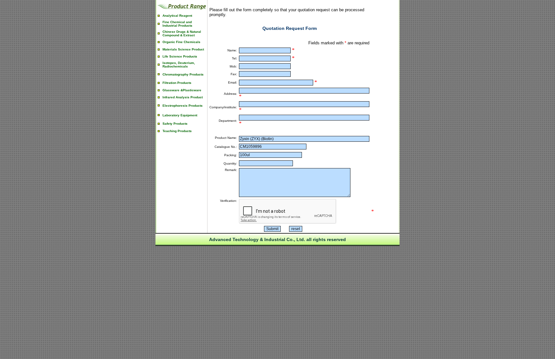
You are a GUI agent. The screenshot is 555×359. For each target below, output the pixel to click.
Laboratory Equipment (180, 115)
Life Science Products (180, 56)
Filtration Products (177, 83)
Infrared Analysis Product (183, 97)
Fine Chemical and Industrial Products (177, 23)
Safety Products (175, 123)
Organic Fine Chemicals (181, 42)
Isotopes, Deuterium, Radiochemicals (179, 64)
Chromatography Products (183, 74)
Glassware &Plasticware (182, 90)
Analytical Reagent (177, 15)
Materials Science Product (183, 49)
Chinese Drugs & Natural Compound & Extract (182, 33)
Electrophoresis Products (183, 105)
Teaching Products (177, 131)
